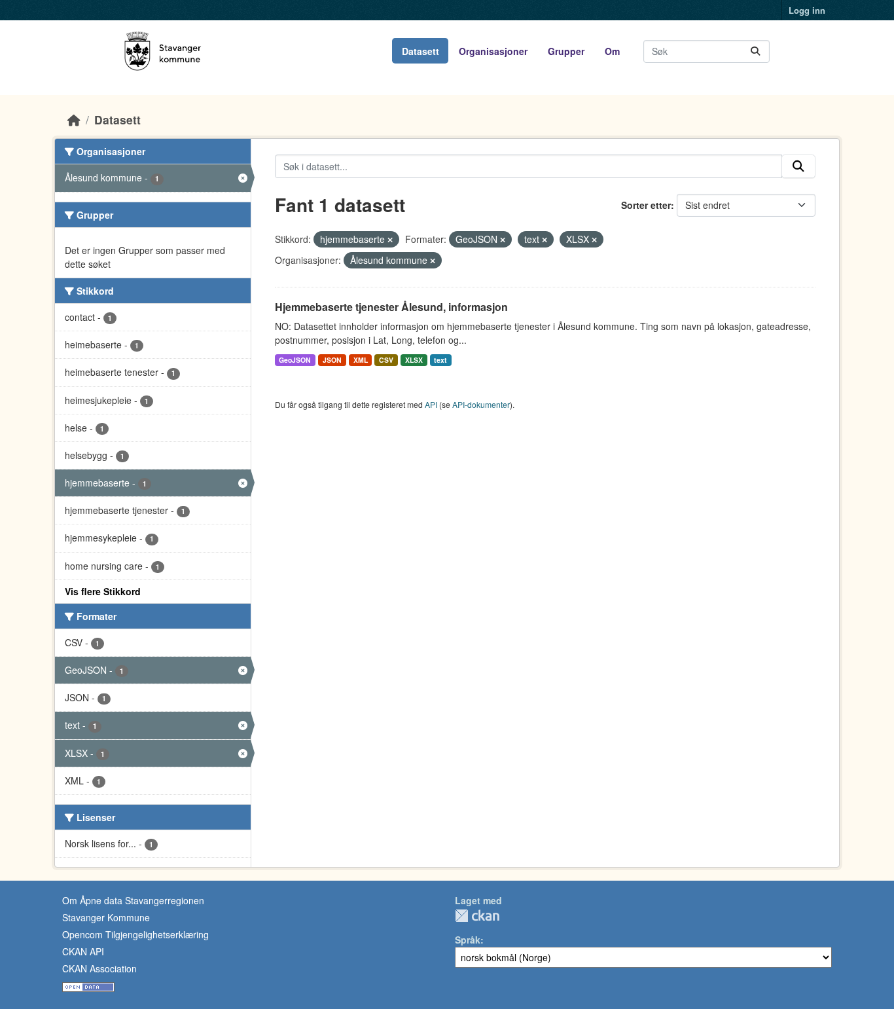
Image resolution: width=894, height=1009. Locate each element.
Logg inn (807, 10)
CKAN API (83, 951)
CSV (386, 360)
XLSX (414, 360)
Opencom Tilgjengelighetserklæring (135, 934)
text (440, 360)
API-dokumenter (481, 404)
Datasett (420, 51)
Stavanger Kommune (106, 917)
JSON (332, 360)
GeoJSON (295, 360)
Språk (467, 939)
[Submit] (755, 51)
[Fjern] (390, 239)
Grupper (566, 51)
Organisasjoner (493, 51)
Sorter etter (646, 204)
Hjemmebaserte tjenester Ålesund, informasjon (391, 306)
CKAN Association (99, 968)
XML (360, 360)
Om (612, 51)
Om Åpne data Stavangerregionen (133, 900)
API (431, 404)
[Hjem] (73, 119)
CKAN (477, 916)
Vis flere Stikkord (103, 591)
